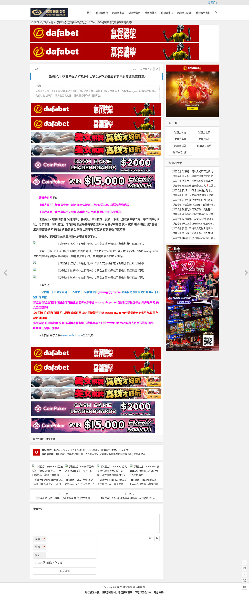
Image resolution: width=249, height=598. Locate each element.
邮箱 (40, 547)
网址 (37, 555)
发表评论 (147, 69)
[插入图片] (157, 538)
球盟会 (107, 450)
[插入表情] (150, 538)
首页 (89, 12)
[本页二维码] (244, 587)
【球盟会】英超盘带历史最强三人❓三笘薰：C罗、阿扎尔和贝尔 (204, 185)
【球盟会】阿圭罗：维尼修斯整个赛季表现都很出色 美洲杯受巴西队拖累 (208, 181)
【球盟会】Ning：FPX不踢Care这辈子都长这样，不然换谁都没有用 (206, 237)
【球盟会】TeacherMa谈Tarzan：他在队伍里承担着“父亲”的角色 (144, 484)
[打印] (134, 69)
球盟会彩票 (134, 12)
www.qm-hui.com (71, 335)
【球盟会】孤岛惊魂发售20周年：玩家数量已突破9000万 (200, 214)
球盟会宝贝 (118, 12)
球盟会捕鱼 (151, 12)
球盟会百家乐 (184, 12)
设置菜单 (213, 2)
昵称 (40, 539)
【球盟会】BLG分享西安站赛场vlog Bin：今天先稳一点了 (80, 484)
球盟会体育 (102, 12)
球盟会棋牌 (167, 12)
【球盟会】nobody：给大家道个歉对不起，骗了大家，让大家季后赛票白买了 (112, 484)
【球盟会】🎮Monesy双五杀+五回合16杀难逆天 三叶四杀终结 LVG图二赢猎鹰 (47, 484)
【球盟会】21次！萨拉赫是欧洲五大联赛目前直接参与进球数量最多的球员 (209, 195)
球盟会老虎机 (203, 12)
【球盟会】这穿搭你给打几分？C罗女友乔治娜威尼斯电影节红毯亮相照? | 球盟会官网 (100, 454)
